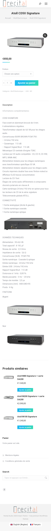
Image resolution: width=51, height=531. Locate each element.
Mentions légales (12, 455)
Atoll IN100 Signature (27, 416)
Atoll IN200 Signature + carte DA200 (30, 398)
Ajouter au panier (26, 83)
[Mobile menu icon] (46, 3)
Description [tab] (7, 105)
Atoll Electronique (17, 91)
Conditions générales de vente (17, 461)
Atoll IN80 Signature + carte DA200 (30, 377)
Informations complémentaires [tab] (15, 111)
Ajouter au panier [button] (25, 390)
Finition (5, 69)
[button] (45, 35)
